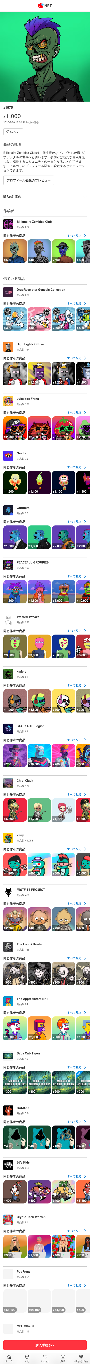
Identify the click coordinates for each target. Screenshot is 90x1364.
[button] (13, 131)
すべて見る (74, 235)
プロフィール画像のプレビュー (29, 180)
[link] (77, 235)
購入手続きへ (45, 1345)
